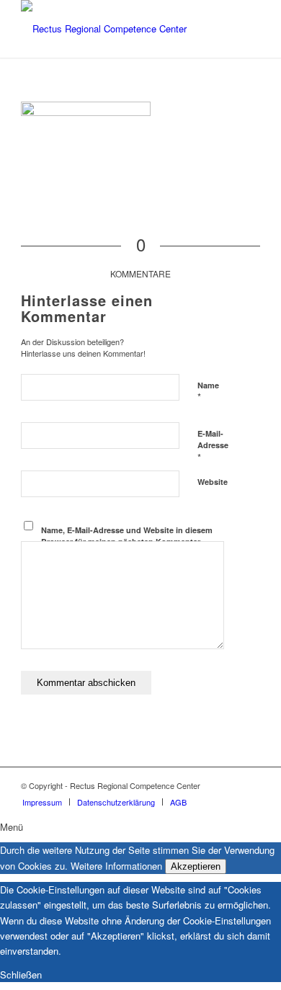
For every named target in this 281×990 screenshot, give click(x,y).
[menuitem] (42, 802)
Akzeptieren (195, 866)
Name (208, 392)
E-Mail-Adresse (212, 446)
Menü (11, 827)
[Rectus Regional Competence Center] (116, 29)
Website (212, 481)
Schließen (21, 974)
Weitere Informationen (116, 866)
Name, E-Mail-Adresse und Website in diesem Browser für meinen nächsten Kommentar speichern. (127, 542)
